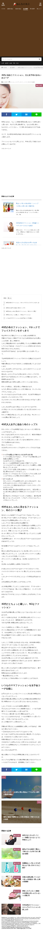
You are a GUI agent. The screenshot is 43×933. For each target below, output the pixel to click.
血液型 (6, 63)
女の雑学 (25, 8)
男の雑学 (32, 8)
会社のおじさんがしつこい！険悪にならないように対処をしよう (31, 837)
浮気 (14, 63)
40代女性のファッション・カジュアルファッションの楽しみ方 (31, 907)
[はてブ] (27, 114)
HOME (3, 8)
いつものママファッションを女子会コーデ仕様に (18, 318)
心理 (3, 63)
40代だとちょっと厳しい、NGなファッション (17, 314)
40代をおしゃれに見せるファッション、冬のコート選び (20, 311)
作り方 (30, 82)
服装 (33, 82)
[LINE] (37, 114)
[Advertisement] (21, 32)
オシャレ (12, 82)
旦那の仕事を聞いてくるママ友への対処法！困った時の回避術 (31, 879)
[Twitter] (17, 114)
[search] (40, 59)
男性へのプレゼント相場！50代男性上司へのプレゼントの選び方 (31, 893)
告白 (17, 63)
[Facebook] (7, 114)
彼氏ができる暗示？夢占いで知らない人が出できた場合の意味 (31, 851)
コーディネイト (19, 82)
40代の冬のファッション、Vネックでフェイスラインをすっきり (21, 303)
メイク (26, 82)
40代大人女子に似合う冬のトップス (14, 308)
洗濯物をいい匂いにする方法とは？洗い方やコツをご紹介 (31, 865)
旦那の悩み (18, 8)
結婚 (11, 63)
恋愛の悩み (10, 8)
